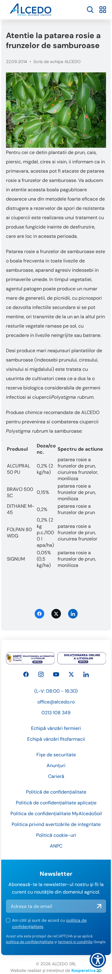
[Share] (39, 614)
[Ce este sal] (30, 658)
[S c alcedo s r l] (86, 674)
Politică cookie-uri (56, 835)
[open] (90, 9)
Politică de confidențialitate (56, 792)
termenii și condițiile (75, 941)
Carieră (56, 776)
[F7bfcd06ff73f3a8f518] (56, 110)
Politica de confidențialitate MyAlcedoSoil (56, 813)
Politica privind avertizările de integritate (56, 824)
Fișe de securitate (56, 755)
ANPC (56, 846)
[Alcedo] (41, 674)
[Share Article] (73, 614)
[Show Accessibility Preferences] (98, 959)
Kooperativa (83, 970)
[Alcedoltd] (56, 674)
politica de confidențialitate (29, 941)
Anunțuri (56, 765)
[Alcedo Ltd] (26, 674)
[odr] (81, 658)
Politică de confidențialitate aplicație (56, 803)
